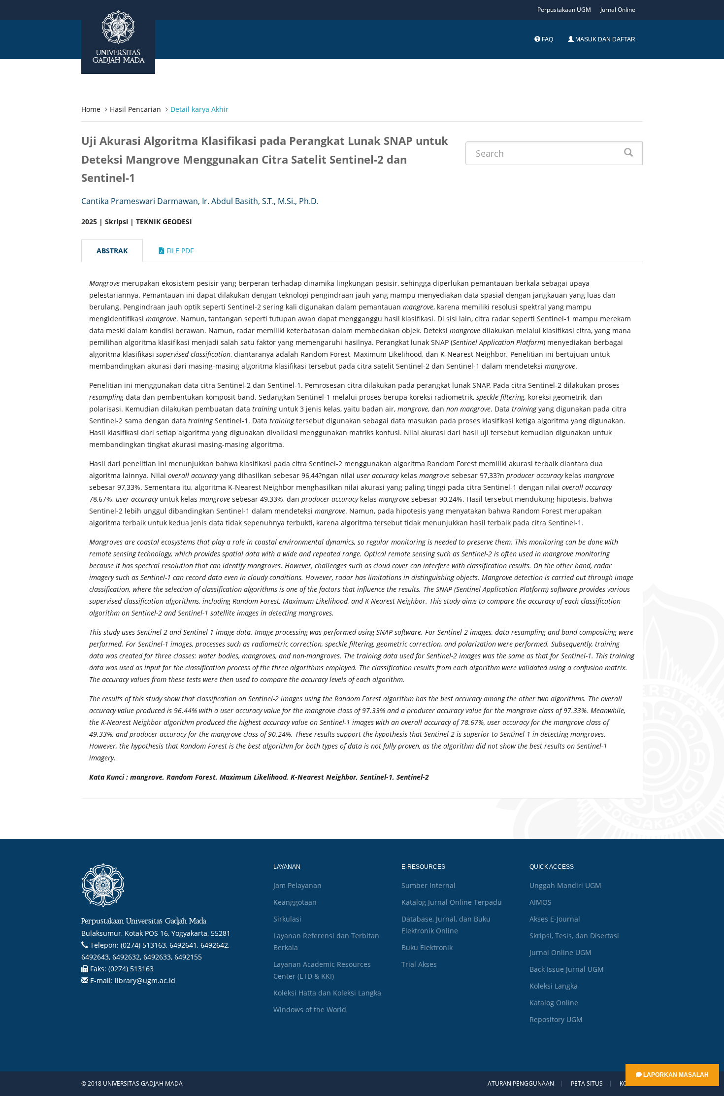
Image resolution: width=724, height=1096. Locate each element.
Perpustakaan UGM (564, 9)
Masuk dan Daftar (604, 39)
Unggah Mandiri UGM (565, 885)
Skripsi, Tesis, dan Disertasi (574, 935)
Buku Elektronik (427, 947)
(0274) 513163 (131, 968)
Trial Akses (419, 964)
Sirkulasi (287, 919)
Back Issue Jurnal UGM (566, 969)
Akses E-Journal (554, 919)
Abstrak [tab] (112, 250)
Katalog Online (553, 1002)
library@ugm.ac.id (145, 980)
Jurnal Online (617, 9)
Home (90, 109)
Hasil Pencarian (135, 109)
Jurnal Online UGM (560, 952)
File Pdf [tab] (179, 250)
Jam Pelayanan (297, 885)
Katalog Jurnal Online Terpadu (451, 902)
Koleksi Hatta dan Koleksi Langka (327, 992)
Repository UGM (556, 1019)
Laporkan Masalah (675, 1074)
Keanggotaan (295, 902)
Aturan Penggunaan (521, 1084)
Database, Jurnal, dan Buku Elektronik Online (446, 924)
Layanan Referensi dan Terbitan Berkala (326, 941)
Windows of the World (309, 1009)
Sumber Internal (428, 885)
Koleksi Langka (553, 986)
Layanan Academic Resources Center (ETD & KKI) (322, 970)
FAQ (546, 39)
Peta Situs (587, 1084)
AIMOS (540, 902)
